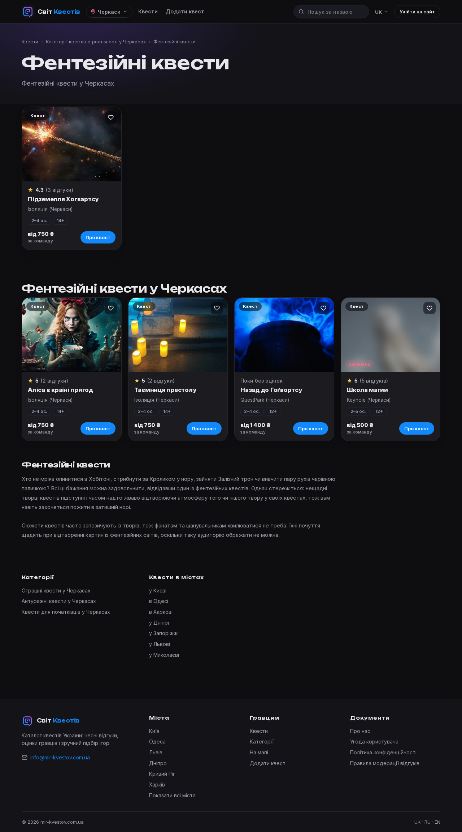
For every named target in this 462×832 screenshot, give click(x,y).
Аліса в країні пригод (60, 389)
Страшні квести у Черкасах (56, 590)
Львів (155, 752)
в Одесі (158, 601)
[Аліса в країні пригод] (71, 335)
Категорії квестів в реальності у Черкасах (96, 41)
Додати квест (185, 11)
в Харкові (161, 612)
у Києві (157, 590)
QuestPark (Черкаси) (264, 400)
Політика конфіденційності (383, 752)
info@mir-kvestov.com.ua (60, 757)
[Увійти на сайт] (111, 117)
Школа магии (367, 389)
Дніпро (158, 763)
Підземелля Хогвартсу (63, 199)
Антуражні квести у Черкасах (59, 601)
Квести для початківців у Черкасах (66, 612)
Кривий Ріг (162, 774)
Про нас (360, 731)
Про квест (98, 237)
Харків (157, 784)
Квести (148, 11)
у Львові (159, 644)
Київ (154, 731)
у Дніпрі (159, 623)
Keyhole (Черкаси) (369, 400)
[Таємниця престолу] (178, 335)
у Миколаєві (164, 655)
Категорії (262, 741)
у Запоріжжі (164, 633)
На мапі (259, 752)
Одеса (157, 741)
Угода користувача (374, 741)
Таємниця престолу (165, 389)
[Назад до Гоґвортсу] (284, 335)
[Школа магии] (390, 335)
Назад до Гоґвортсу (271, 389)
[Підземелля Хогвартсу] (71, 144)
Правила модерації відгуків (384, 763)
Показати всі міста (172, 795)
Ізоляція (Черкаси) (50, 209)
